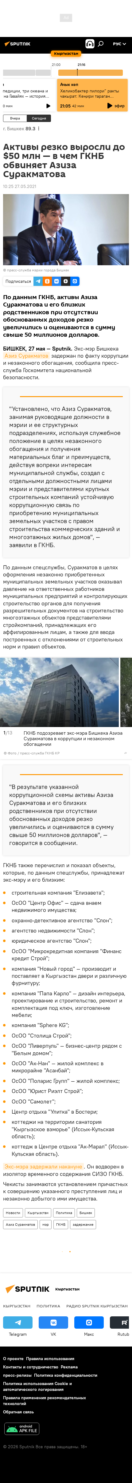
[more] (126, 753)
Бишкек (86, 1212)
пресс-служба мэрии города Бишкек (38, 270)
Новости (13, 1212)
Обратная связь (18, 1412)
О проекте (13, 1358)
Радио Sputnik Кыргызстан (97, 1306)
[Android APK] (22, 1429)
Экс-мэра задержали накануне (43, 1166)
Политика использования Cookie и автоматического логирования (37, 1386)
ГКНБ (60, 1224)
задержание (83, 1224)
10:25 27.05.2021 (19, 186)
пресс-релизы (17, 1375)
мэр (45, 1224)
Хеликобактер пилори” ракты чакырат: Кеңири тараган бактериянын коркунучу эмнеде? (89, 98)
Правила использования (50, 1358)
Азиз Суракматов (26, 355)
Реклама (69, 1367)
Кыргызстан (38, 1212)
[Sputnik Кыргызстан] (18, 46)
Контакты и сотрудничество (30, 1367)
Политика (64, 1212)
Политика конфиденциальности (65, 1375)
